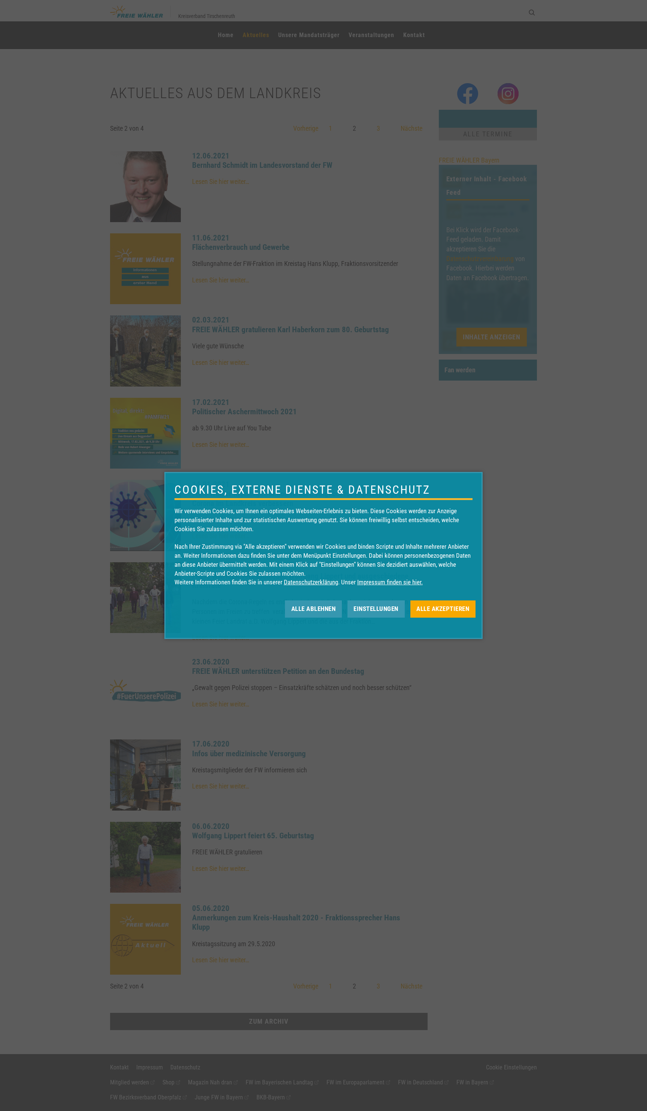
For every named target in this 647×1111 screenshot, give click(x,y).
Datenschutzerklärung (311, 582)
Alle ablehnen (313, 608)
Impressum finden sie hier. (390, 582)
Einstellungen (375, 608)
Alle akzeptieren (442, 608)
